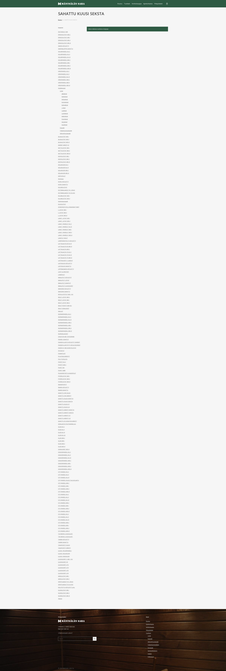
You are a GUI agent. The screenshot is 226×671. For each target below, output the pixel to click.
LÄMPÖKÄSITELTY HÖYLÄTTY (67, 241)
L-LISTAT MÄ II (62, 213)
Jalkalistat (64, 94)
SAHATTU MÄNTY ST (64, 415)
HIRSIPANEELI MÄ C (64, 80)
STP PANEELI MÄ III (64, 491)
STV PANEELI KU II (63, 517)
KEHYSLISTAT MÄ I (63, 156)
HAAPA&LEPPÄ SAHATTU (65, 49)
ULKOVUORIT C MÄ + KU (65, 559)
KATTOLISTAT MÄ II (64, 151)
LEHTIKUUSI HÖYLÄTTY (65, 263)
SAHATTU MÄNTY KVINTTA (66, 410)
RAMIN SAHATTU (63, 390)
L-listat (64, 108)
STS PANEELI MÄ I (63, 506)
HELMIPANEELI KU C (64, 51)
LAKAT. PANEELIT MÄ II (65, 232)
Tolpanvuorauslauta (153, 645)
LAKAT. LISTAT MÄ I (64, 218)
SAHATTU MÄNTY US (64, 418)
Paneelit (62, 128)
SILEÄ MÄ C (61, 438)
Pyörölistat (65, 119)
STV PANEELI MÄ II (63, 528)
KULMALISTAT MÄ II (64, 198)
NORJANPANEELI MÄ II (64, 328)
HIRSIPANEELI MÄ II (64, 82)
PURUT (61, 367)
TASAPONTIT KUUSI (64, 545)
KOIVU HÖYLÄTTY (63, 182)
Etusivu (60, 20)
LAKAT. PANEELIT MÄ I (65, 229)
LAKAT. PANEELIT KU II (65, 224)
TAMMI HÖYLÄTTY (63, 539)
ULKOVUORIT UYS (63, 570)
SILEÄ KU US (61, 435)
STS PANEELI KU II (63, 497)
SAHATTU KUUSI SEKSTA (65, 401)
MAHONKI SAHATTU (64, 291)
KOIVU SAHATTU (63, 184)
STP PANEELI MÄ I (63, 486)
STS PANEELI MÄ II (63, 508)
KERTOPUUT (62, 176)
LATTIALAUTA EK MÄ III (65, 246)
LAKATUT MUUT (63, 238)
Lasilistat (64, 111)
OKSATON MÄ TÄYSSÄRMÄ (66, 336)
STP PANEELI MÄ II (63, 489)
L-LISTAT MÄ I (62, 210)
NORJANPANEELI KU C (64, 314)
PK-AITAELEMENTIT (64, 356)
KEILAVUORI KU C (63, 165)
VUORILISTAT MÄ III (64, 596)
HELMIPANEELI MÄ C (64, 60)
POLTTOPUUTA (62, 359)
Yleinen (60, 599)
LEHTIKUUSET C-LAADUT (65, 260)
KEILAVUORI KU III (63, 167)
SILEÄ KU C (61, 427)
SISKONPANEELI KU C (64, 452)
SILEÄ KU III (61, 432)
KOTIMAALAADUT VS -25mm (66, 190)
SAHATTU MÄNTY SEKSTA (65, 413)
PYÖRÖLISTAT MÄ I (64, 376)
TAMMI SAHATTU (63, 542)
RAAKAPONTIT (62, 384)
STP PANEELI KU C (63, 472)
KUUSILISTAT (62, 204)
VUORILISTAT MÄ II (63, 593)
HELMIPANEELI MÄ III (64, 68)
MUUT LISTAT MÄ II (64, 303)
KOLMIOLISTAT (62, 187)
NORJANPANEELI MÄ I (64, 325)
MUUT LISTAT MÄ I (63, 300)
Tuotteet (148, 633)
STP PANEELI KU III (63, 477)
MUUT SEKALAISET (63, 308)
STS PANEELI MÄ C (63, 503)
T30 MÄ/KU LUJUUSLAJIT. (65, 537)
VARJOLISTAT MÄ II (63, 579)
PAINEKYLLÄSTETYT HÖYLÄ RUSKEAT (69, 345)
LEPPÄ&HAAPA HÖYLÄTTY (66, 269)
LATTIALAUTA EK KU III (65, 244)
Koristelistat (65, 102)
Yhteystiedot (149, 630)
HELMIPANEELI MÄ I (64, 63)
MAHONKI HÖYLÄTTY (64, 289)
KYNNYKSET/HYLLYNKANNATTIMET (68, 207)
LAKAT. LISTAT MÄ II (64, 221)
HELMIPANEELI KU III (64, 57)
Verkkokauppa (150, 627)
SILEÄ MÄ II (61, 444)
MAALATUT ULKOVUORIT (65, 286)
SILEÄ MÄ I (61, 441)
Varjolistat (64, 122)
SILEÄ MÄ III (61, 446)
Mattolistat (65, 116)
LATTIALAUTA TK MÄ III (65, 258)
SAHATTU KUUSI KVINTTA (65, 398)
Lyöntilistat (65, 113)
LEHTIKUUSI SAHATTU (64, 266)
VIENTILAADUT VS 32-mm (65, 584)
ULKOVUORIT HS (63, 562)
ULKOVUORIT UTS (63, 565)
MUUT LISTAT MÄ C (64, 297)
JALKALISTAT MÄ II (63, 139)
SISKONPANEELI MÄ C (64, 460)
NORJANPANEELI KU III (64, 320)
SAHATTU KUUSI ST (64, 404)
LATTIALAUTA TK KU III (65, 255)
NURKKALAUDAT (63, 334)
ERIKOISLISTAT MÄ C (64, 34)
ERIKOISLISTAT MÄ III (64, 43)
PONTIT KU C (62, 362)
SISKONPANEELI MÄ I (64, 463)
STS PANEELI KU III (63, 500)
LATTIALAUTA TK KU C (64, 252)
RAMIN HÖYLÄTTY (63, 387)
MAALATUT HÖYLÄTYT (65, 277)
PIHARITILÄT (62, 353)
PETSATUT (61, 351)
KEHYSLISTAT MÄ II (63, 159)
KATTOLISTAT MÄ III (64, 153)
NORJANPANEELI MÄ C (65, 322)
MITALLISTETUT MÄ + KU (65, 294)
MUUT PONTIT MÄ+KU (65, 305)
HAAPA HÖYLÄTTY (63, 46)
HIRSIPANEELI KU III (64, 77)
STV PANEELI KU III (63, 520)
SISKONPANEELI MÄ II (64, 466)
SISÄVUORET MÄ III (63, 449)
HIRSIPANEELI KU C (63, 71)
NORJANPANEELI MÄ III (65, 331)
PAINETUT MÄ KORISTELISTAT (67, 348)
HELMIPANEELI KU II (64, 54)
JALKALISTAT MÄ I (63, 136)
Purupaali (150, 648)
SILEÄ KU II (61, 429)
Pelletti (150, 654)
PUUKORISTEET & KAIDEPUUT (67, 373)
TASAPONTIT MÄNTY (64, 548)
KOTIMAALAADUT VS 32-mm (66, 193)
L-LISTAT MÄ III (62, 215)
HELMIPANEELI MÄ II (64, 65)
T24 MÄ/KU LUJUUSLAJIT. (65, 534)
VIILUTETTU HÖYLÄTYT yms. (66, 587)
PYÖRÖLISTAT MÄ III (64, 382)
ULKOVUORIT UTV (63, 568)
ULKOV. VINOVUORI (63, 556)
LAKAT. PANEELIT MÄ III (65, 235)
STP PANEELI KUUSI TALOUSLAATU (68, 480)
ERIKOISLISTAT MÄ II (64, 40)
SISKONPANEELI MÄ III (64, 469)
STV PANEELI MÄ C (63, 522)
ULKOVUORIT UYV (63, 573)
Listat (61, 91)
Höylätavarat (61, 88)
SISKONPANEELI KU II (64, 455)
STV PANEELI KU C (63, 514)
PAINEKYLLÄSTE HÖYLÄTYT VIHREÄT (69, 342)
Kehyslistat (65, 99)
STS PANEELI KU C (63, 494)
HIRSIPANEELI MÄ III (64, 85)
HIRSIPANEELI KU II (63, 74)
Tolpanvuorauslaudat (66, 131)
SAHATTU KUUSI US (64, 407)
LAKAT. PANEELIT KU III (65, 227)
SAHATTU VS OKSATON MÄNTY (67, 421)
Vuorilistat (64, 125)
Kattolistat (65, 96)
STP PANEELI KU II (63, 475)
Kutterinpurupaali (63, 201)
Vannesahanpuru (152, 651)
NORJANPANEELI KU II (64, 317)
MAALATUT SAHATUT (64, 283)
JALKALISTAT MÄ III (63, 142)
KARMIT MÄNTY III (63, 145)
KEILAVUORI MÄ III (63, 173)
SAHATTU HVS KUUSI (64, 393)
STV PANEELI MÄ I (63, 525)
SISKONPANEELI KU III (64, 458)
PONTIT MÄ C (62, 365)
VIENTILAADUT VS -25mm (65, 582)
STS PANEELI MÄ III (63, 511)
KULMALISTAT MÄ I (64, 196)
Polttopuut (151, 657)
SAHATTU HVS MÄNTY (64, 396)
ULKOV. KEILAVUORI (64, 553)
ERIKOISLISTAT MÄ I (64, 37)
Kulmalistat (65, 105)
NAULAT (60, 311)
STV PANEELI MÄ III (63, 531)
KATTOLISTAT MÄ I (63, 148)
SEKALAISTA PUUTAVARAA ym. (67, 424)
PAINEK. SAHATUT (63, 339)
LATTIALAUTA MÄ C (64, 249)
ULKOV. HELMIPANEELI (65, 551)
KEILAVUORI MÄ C (63, 170)
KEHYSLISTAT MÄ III (64, 162)
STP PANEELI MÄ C (63, 483)
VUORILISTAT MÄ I (63, 590)
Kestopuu (61, 179)
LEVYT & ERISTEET (63, 272)
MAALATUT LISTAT (63, 280)
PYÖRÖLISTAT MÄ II (64, 379)
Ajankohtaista (150, 624)
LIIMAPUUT (61, 274)
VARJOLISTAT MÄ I (63, 576)
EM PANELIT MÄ (63, 32)
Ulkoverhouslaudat (65, 133)
